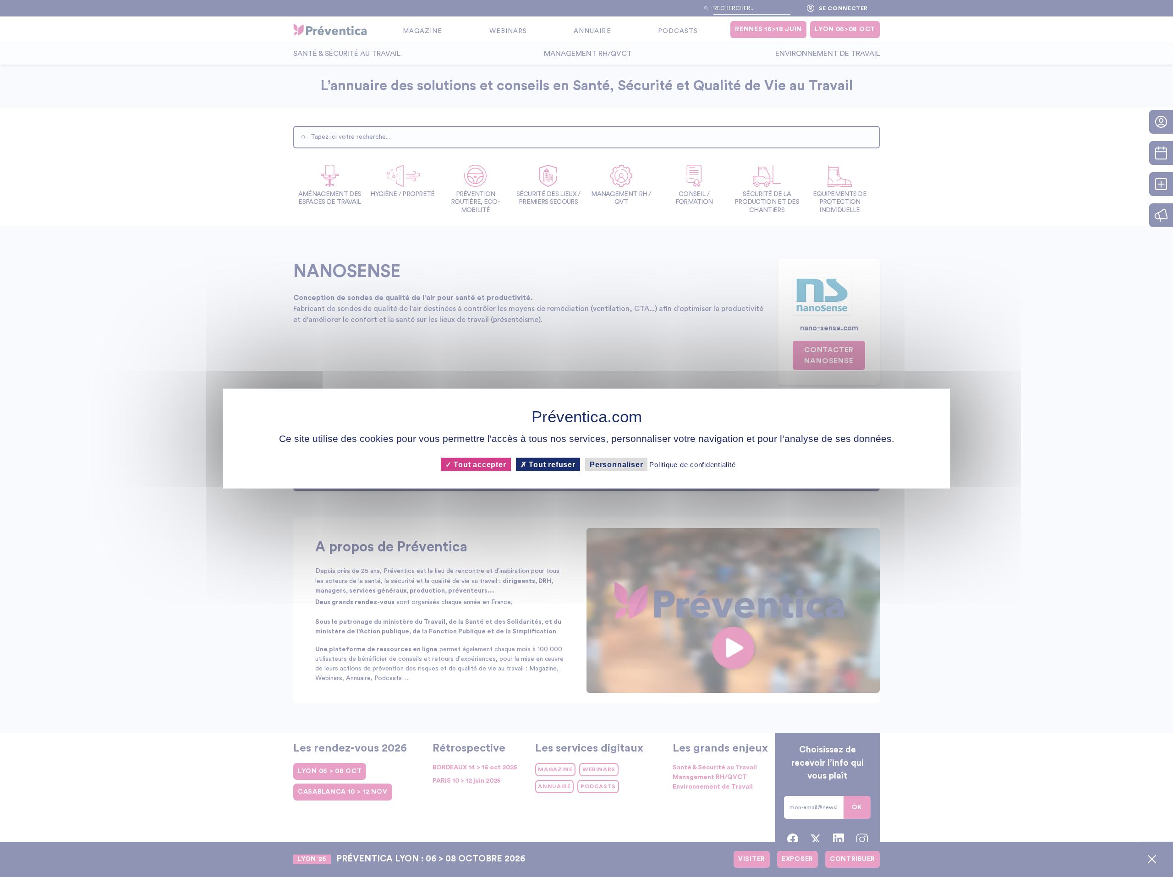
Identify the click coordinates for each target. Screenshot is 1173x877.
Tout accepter (478, 464)
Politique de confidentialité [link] (692, 464)
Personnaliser (616, 464)
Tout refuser (551, 464)
